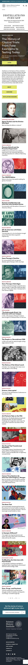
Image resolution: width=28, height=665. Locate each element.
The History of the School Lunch (13, 365)
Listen (9, 62)
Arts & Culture (7, 25)
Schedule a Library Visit (12, 644)
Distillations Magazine (10, 97)
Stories (3, 9)
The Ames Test (7, 504)
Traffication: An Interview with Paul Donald (12, 560)
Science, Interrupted (9, 390)
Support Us (9, 650)
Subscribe (9, 92)
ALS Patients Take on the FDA (12, 416)
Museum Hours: (6, 1)
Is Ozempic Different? (9, 533)
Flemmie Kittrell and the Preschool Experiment (10, 148)
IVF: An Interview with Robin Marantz (11, 230)
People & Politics (20, 29)
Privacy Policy (9, 660)
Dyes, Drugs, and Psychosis (11, 588)
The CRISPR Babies (8, 177)
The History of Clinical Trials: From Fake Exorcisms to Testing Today (11, 46)
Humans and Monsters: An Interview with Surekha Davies (12, 203)
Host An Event (9, 646)
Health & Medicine (20, 27)
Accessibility (9, 661)
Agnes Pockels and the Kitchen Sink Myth (12, 122)
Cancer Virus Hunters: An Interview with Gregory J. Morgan (13, 476)
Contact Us (9, 648)
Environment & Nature (9, 27)
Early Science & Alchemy (18, 25)
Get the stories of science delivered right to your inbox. (14, 607)
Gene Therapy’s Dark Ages (11, 284)
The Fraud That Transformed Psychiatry (12, 446)
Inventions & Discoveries (9, 29)
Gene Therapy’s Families (10, 258)
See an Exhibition (10, 642)
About (9, 87)
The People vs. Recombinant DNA (13, 339)
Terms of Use (17, 660)
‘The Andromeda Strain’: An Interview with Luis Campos (11, 313)
